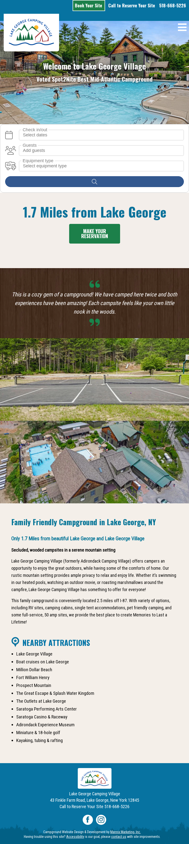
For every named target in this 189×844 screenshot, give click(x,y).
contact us (118, 837)
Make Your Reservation (94, 233)
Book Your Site (90, 5)
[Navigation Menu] (182, 27)
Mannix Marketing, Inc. (125, 832)
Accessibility (75, 837)
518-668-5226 (172, 5)
